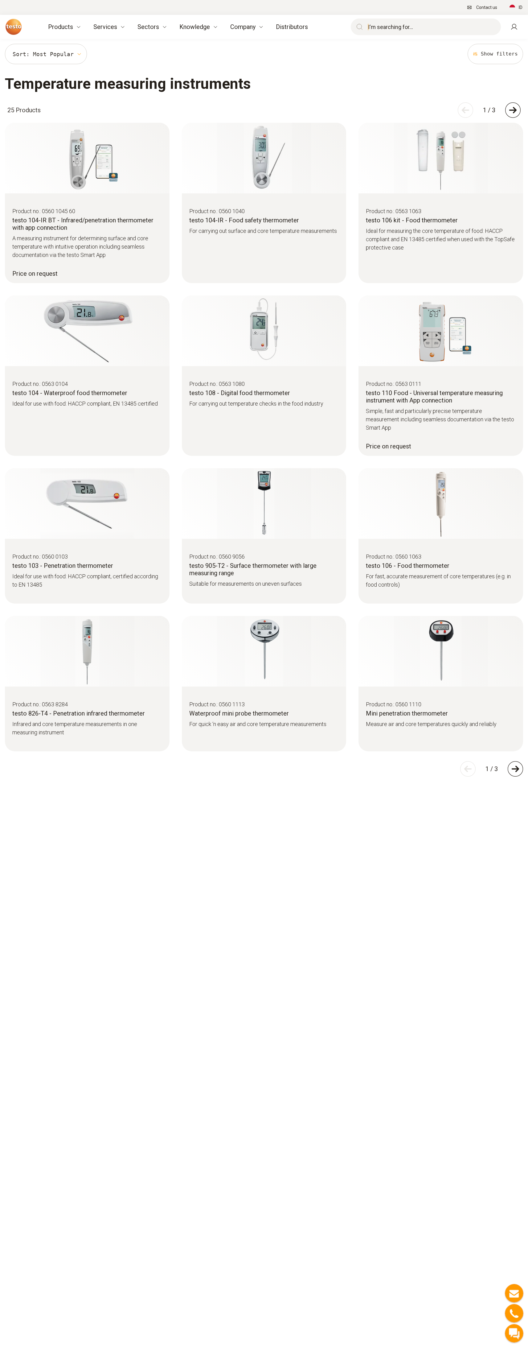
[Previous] (465, 110)
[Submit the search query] (358, 27)
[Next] (513, 110)
